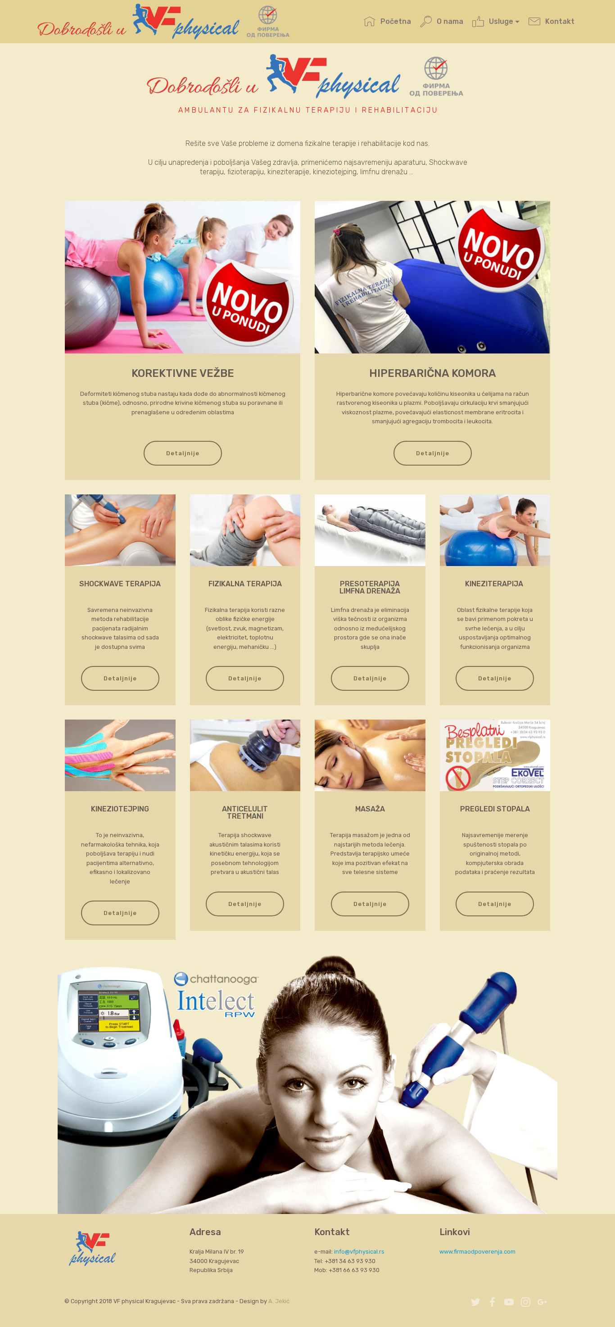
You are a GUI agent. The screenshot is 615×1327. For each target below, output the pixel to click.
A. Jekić (278, 1301)
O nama (450, 21)
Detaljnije (182, 453)
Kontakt (559, 21)
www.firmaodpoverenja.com (477, 1251)
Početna (395, 21)
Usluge (501, 21)
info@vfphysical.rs (359, 1251)
